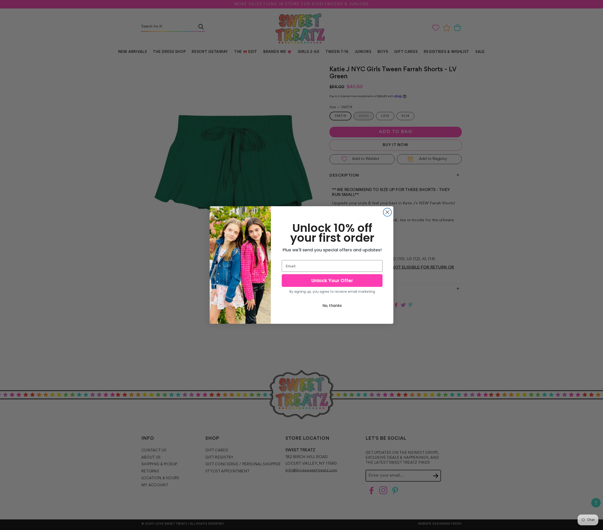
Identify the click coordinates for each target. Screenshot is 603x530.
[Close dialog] (387, 212)
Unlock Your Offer (332, 280)
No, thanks (332, 305)
